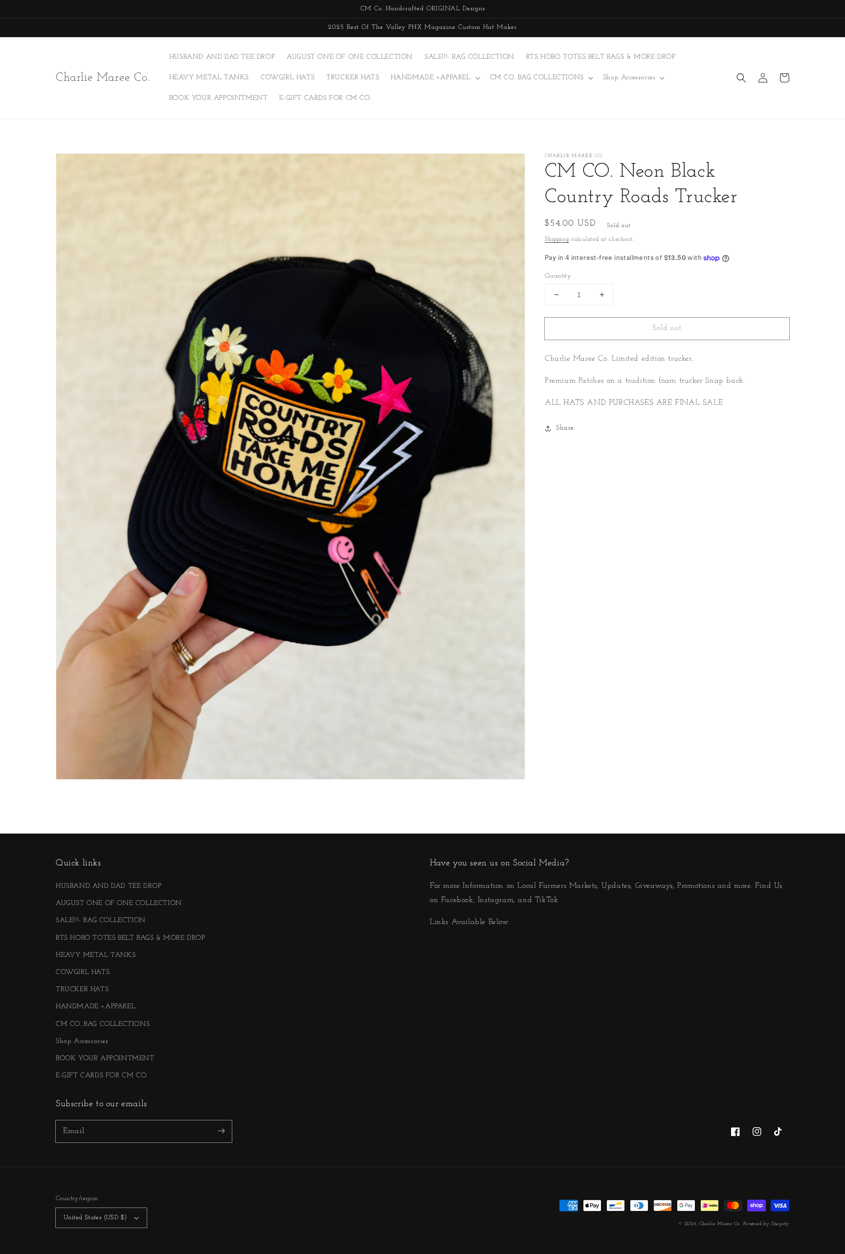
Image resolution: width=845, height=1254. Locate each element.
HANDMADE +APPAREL (95, 1006)
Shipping (557, 239)
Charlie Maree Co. (720, 1224)
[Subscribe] (221, 1131)
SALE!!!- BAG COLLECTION (101, 920)
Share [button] (565, 428)
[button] (741, 78)
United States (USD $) (95, 1217)
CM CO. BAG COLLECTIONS (103, 1024)
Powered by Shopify (766, 1224)
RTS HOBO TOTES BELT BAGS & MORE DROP (130, 938)
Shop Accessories (82, 1041)
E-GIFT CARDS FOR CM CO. (102, 1075)
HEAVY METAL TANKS (95, 955)
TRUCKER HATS (82, 989)
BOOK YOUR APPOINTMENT (105, 1058)
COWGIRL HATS (83, 972)
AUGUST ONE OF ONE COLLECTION (119, 903)
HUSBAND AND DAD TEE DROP (108, 886)
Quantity (558, 276)
